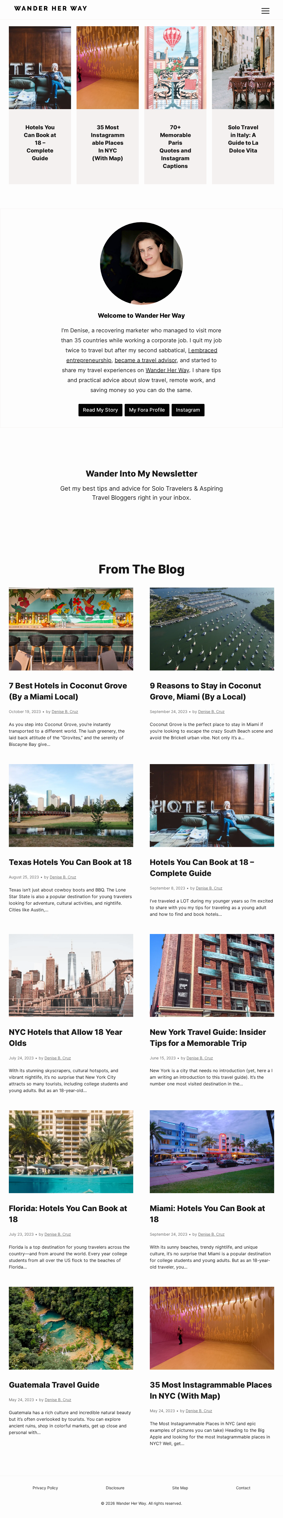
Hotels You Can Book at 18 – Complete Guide (40, 143)
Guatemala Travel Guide (54, 1385)
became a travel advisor (146, 360)
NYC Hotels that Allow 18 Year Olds (65, 1037)
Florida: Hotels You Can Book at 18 (68, 1214)
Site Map (180, 1487)
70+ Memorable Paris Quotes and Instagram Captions (175, 146)
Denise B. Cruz (65, 711)
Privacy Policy (45, 1487)
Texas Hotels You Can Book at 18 (70, 862)
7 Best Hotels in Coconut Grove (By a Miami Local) (68, 691)
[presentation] (40, 67)
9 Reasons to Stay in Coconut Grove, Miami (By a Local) (205, 691)
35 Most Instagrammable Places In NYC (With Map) (108, 143)
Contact (243, 1487)
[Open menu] (267, 9)
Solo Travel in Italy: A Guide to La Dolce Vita (243, 139)
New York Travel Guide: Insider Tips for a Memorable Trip (208, 1037)
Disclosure (115, 1487)
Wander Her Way (167, 370)
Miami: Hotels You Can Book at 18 (207, 1214)
